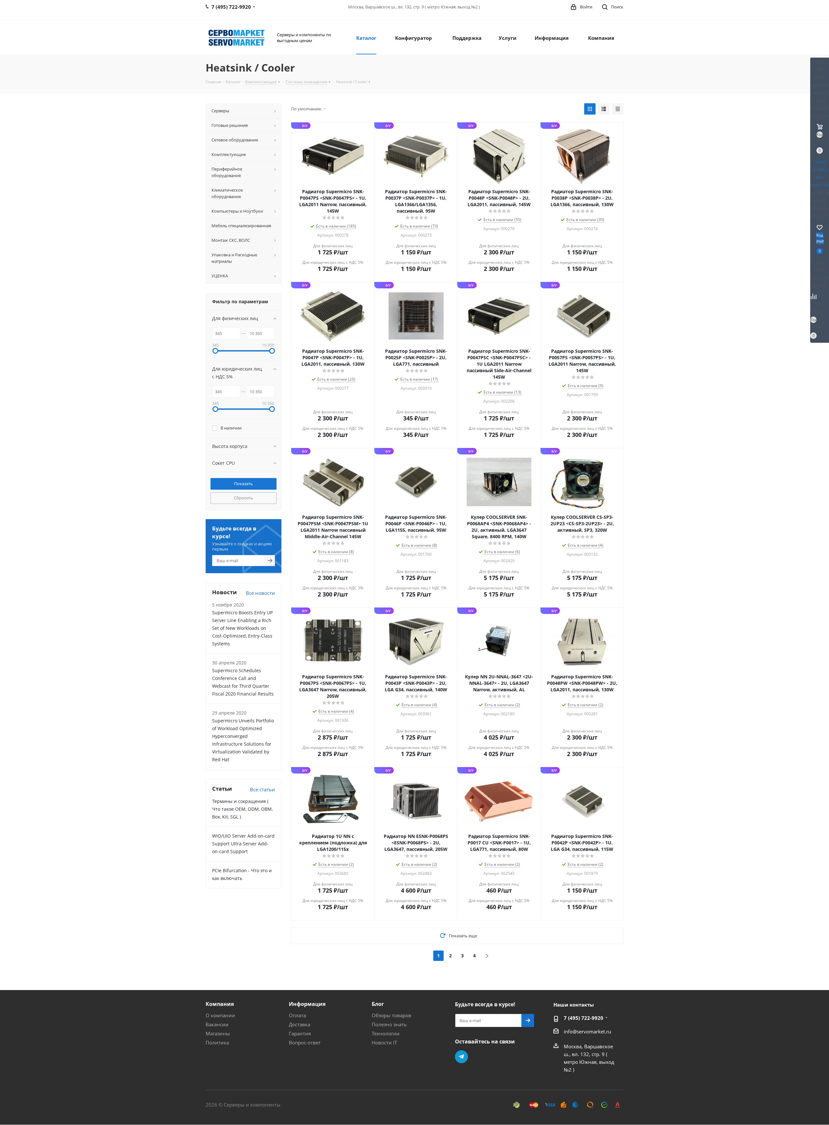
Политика (217, 1042)
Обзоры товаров (391, 1015)
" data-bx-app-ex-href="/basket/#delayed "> (819, 177)
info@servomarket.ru (587, 1031)
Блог (378, 1004)
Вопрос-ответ (305, 1042)
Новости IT (384, 1042)
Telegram (461, 1056)
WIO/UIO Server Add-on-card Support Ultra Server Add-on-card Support (243, 843)
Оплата (297, 1015)
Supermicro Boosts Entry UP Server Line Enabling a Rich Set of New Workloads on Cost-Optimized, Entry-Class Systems (242, 628)
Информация (307, 1004)
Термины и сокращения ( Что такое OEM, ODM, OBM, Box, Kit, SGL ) (242, 809)
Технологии (386, 1033)
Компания (220, 1004)
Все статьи (262, 789)
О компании (220, 1015)
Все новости (260, 593)
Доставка (299, 1024)
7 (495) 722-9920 (583, 1018)
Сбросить (243, 498)
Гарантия (300, 1033)
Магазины (218, 1033)
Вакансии (217, 1024)
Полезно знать (389, 1024)
